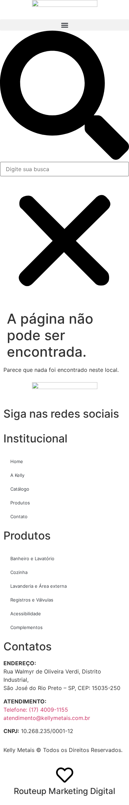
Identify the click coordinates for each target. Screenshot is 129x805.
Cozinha (19, 572)
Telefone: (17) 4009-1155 (35, 709)
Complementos (26, 627)
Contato (19, 516)
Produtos (20, 502)
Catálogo (19, 489)
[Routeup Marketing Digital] (64, 775)
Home (16, 461)
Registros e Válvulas (31, 600)
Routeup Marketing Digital (64, 791)
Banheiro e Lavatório (32, 558)
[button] (64, 25)
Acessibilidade (25, 613)
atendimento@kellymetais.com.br (46, 717)
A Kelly (17, 475)
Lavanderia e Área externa (38, 586)
